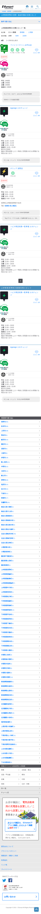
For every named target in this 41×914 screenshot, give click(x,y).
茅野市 (4, 480)
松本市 (4, 426)
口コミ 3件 (36, 115)
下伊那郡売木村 (7, 628)
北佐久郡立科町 (7, 543)
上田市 (4, 430)
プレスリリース (6, 869)
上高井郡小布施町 (8, 726)
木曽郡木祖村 (6, 664)
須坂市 (4, 448)
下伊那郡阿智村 (7, 610)
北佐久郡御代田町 (8, 538)
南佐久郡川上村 (7, 511)
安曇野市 (5, 502)
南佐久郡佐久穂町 (8, 529)
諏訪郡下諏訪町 (7, 556)
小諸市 (4, 453)
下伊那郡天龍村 (7, 632)
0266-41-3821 (10, 206)
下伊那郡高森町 (7, 601)
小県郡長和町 (6, 551)
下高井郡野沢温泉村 (9, 744)
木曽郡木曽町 (7, 677)
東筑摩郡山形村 (7, 690)
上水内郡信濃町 (7, 749)
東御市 (4, 498)
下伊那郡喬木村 (7, 641)
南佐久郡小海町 (7, 507)
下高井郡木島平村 (8, 740)
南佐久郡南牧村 (7, 516)
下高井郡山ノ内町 (8, 735)
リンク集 (4, 865)
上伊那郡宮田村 (7, 592)
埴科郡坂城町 (6, 722)
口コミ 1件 (36, 236)
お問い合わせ (10, 897)
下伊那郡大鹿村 (7, 650)
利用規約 (4, 860)
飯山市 (4, 475)
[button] (27, 7)
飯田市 (4, 439)
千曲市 (4, 493)
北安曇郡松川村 (7, 708)
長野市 (4, 422)
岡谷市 (4, 435)
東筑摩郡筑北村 (7, 699)
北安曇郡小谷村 (7, 717)
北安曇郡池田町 (7, 704)
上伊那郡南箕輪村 (8, 583)
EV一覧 (3, 788)
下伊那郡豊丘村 (7, 646)
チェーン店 (5, 792)
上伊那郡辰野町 (7, 569)
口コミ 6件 (36, 52)
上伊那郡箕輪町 (7, 574)
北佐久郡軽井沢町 (8, 534)
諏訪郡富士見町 (7, 560)
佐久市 (4, 489)
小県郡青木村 (6, 547)
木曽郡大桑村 (6, 672)
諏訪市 (4, 444)
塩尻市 (4, 484)
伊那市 (4, 457)
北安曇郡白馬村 (7, 713)
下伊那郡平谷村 (7, 614)
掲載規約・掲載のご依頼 (9, 855)
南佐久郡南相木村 (8, 520)
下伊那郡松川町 (7, 596)
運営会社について (7, 846)
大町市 (4, 471)
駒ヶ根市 (5, 462)
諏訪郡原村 (5, 565)
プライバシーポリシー (8, 851)
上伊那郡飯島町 (7, 578)
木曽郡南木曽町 (7, 659)
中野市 (4, 466)
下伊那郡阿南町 (7, 605)
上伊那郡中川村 (7, 587)
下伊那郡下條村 (7, 623)
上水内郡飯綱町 (7, 758)
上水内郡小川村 (7, 753)
